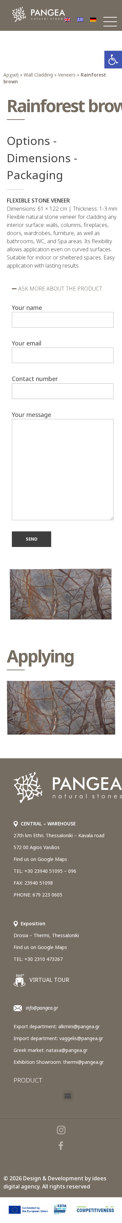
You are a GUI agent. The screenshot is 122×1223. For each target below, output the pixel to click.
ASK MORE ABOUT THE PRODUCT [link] (60, 288)
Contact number (35, 379)
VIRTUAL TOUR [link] (48, 980)
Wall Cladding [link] (38, 74)
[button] (63, 288)
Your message (31, 414)
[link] (113, 59)
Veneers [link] (67, 74)
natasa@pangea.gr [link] (66, 1050)
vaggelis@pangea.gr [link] (81, 1038)
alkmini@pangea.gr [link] (79, 1026)
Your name (27, 307)
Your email (26, 343)
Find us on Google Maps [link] (40, 859)
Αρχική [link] (11, 74)
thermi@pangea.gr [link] (83, 1062)
